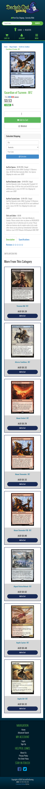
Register (28, 30)
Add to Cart (23, 120)
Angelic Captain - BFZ (22, 643)
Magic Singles (13, 47)
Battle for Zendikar (24, 47)
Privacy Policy (23, 755)
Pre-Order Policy (23, 758)
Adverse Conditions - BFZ (22, 362)
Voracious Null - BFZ (22, 306)
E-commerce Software (20, 784)
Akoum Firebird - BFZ (22, 418)
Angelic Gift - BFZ (23, 699)
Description (10, 239)
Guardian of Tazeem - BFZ (13, 49)
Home (5, 47)
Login (20, 30)
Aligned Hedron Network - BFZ (22, 586)
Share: (6, 97)
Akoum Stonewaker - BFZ (22, 474)
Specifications (24, 239)
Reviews (9, 244)
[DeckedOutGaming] (22, 7)
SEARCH (37, 23)
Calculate (23, 156)
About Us (23, 752)
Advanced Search (23, 732)
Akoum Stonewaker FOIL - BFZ (22, 530)
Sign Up (23, 744)
